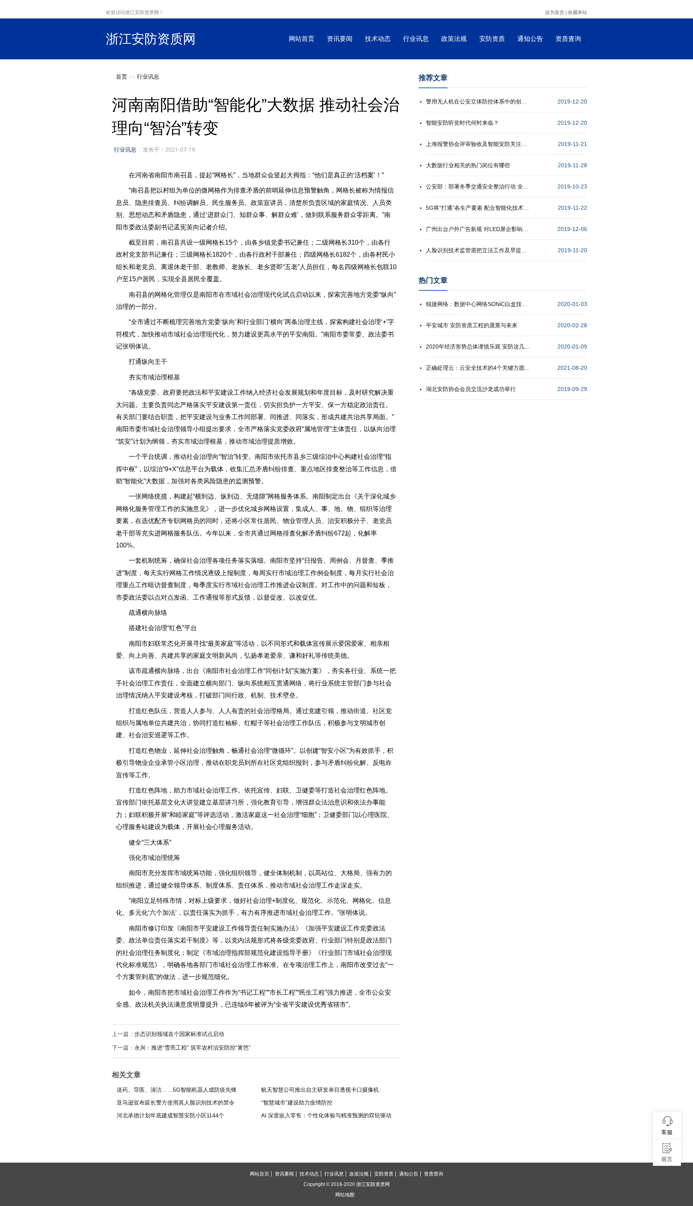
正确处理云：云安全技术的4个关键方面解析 (478, 368)
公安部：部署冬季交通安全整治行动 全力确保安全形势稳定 (478, 186)
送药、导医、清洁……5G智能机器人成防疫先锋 (177, 1089)
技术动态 (378, 38)
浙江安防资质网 (151, 39)
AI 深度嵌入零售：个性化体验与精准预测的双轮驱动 (326, 1115)
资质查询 (568, 38)
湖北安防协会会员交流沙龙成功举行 (471, 389)
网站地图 (345, 1195)
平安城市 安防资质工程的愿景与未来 (471, 325)
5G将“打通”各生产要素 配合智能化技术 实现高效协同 (478, 208)
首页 (121, 76)
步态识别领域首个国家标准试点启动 (179, 1034)
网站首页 (301, 38)
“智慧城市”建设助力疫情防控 (296, 1102)
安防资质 (492, 38)
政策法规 (454, 38)
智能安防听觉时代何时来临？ (462, 123)
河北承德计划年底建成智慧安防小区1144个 (170, 1115)
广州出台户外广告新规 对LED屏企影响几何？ (478, 229)
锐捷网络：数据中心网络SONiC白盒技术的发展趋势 (478, 304)
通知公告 (530, 38)
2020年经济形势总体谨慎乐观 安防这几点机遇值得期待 (478, 346)
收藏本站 (577, 12)
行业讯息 (416, 38)
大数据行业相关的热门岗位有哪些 (468, 165)
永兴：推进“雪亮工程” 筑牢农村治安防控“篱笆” (192, 1047)
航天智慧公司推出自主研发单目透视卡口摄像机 (320, 1089)
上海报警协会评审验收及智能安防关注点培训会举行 (478, 144)
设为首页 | (556, 12)
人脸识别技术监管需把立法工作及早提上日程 (478, 250)
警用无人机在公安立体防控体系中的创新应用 (478, 101)
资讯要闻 (340, 38)
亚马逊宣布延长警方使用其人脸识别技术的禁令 (176, 1102)
